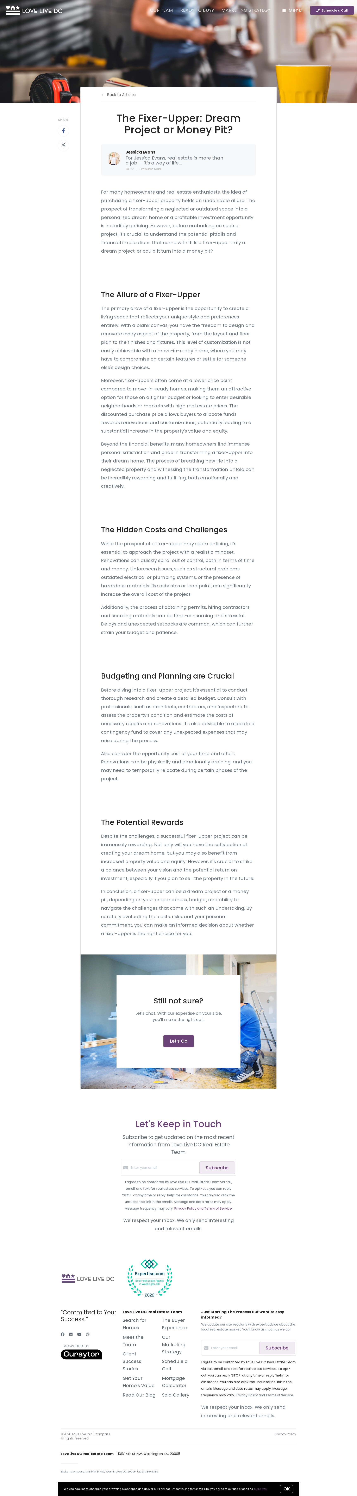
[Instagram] (87, 1334)
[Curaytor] (81, 1358)
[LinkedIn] (71, 1334)
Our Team (161, 10)
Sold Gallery (175, 1395)
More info (260, 1489)
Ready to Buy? (197, 10)
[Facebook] (62, 1334)
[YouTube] (79, 1334)
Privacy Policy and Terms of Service (203, 1208)
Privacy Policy (285, 1434)
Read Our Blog (139, 1395)
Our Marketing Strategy (174, 1344)
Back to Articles (121, 94)
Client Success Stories (132, 1361)
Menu (294, 10)
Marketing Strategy (245, 10)
